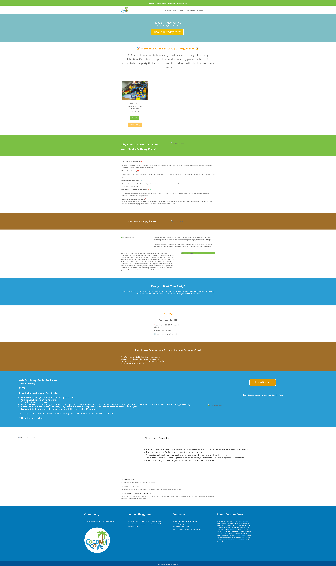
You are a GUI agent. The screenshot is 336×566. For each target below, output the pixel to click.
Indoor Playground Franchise (181, 529)
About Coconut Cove (178, 521)
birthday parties (231, 529)
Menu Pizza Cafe (133, 524)
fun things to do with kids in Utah (234, 540)
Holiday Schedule (133, 521)
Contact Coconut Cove (192, 521)
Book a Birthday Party (167, 32)
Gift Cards (158, 524)
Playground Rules (156, 521)
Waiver (135, 117)
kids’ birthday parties (239, 535)
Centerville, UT (134, 104)
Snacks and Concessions (147, 524)
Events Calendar (144, 521)
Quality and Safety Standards (181, 526)
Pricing (181, 10)
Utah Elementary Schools (91, 521)
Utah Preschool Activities (109, 521)
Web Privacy (190, 524)
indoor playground (242, 521)
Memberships (191, 10)
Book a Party (135, 124)
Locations (262, 382)
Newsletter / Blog (196, 529)
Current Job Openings (179, 524)
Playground (200, 10)
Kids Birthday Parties (170, 10)
